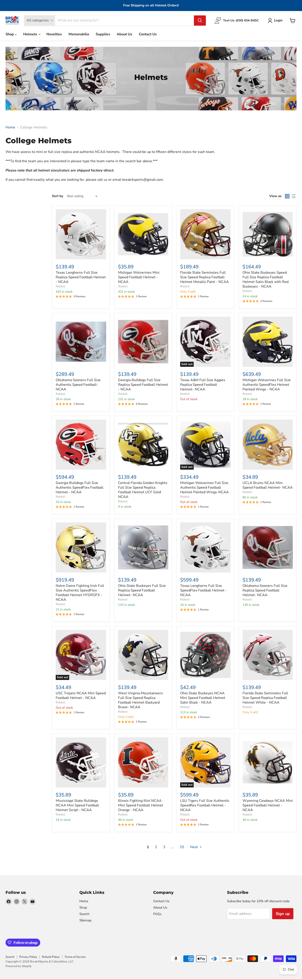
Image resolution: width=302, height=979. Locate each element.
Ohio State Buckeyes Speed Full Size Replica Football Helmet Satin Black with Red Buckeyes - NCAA (266, 279)
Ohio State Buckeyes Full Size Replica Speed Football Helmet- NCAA (142, 590)
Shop (10, 34)
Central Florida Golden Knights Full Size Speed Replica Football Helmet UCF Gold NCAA (142, 489)
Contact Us (148, 34)
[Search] (200, 20)
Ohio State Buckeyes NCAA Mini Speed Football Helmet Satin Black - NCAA (202, 698)
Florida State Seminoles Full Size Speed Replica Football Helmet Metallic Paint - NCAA (204, 277)
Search (84, 914)
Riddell (60, 286)
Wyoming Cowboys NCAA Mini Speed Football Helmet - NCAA (268, 805)
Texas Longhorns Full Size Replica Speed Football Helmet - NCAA (81, 277)
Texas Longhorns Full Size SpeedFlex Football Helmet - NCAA (203, 590)
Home (10, 127)
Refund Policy (51, 957)
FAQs (157, 914)
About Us (124, 34)
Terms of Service (75, 957)
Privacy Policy (28, 957)
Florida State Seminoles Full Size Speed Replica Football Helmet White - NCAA (265, 698)
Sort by (57, 196)
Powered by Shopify (19, 966)
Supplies (103, 34)
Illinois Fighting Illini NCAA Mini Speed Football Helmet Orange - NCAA (140, 805)
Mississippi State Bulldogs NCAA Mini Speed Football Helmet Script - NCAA (77, 805)
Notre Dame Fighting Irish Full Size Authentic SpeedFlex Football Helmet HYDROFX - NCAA (80, 592)
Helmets (30, 34)
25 (182, 847)
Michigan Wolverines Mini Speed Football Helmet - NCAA (138, 277)
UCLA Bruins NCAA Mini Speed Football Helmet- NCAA (268, 485)
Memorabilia (79, 34)
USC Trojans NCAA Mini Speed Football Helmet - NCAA (81, 695)
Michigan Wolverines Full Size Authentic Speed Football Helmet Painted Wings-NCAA (204, 487)
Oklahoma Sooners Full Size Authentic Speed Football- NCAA (78, 385)
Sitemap (85, 920)
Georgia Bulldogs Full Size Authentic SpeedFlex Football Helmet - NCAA (79, 487)
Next (194, 847)
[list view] (293, 196)
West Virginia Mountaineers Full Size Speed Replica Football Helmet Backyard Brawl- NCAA (140, 700)
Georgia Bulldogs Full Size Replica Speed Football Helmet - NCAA (143, 385)
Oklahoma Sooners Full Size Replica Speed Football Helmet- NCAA (265, 590)
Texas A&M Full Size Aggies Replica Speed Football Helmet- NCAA (202, 385)
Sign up (283, 913)
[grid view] (287, 196)
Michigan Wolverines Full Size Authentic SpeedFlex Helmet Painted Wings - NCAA (267, 385)
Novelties (54, 34)
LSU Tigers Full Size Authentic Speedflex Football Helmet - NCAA (204, 805)
